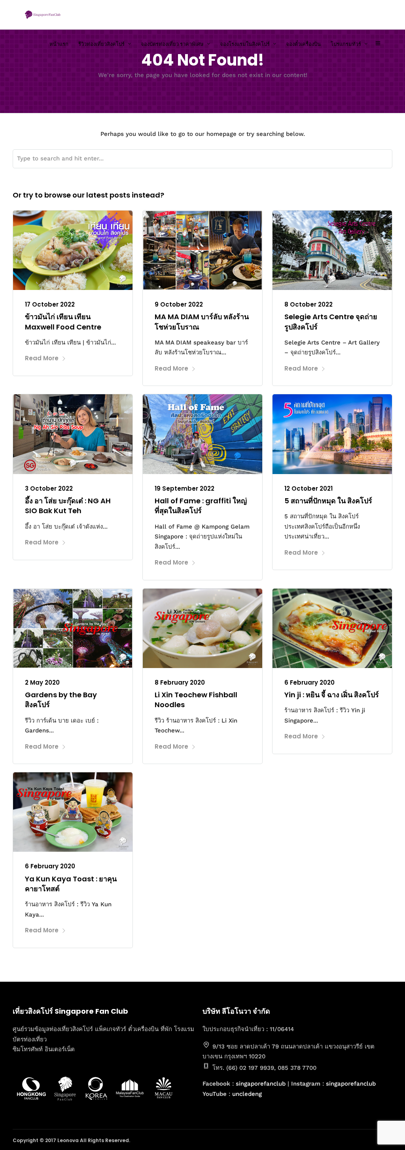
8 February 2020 (180, 682)
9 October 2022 (179, 304)
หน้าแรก (58, 44)
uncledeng (247, 1093)
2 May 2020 (42, 682)
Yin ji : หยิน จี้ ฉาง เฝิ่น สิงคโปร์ (331, 695)
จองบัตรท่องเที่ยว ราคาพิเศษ (172, 44)
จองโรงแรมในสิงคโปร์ (245, 44)
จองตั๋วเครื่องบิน (303, 44)
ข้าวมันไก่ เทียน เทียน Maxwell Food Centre (63, 321)
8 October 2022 (308, 304)
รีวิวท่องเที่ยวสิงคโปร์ (101, 44)
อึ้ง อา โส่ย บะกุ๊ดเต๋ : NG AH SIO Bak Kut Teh (68, 506)
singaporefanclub (261, 1083)
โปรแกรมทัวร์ (346, 44)
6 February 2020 (309, 682)
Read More (42, 358)
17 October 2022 (50, 304)
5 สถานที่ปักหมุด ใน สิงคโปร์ (328, 501)
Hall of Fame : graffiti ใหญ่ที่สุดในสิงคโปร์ (201, 506)
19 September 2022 (184, 488)
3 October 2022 (49, 488)
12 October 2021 (308, 488)
